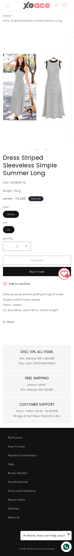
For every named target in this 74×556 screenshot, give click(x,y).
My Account (15, 437)
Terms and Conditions (22, 491)
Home (6, 15)
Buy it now (37, 271)
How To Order (16, 446)
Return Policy (16, 499)
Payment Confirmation (22, 455)
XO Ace (30, 548)
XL (10, 230)
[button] (8, 5)
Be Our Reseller (18, 473)
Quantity (8, 238)
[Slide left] (28, 149)
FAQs (11, 464)
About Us (14, 517)
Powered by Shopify (45, 548)
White (13, 215)
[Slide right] (45, 149)
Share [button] (10, 322)
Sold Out (13, 508)
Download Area (18, 482)
